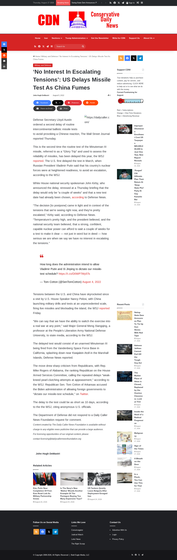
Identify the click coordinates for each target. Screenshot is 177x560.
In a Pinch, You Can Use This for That (138, 480)
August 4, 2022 (91, 281)
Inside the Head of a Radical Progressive (139, 417)
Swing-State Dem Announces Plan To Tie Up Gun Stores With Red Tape (139, 324)
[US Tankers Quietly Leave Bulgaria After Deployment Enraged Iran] (99, 479)
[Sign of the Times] (124, 449)
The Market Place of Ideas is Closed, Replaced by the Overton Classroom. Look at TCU (138, 387)
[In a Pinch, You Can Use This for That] (124, 478)
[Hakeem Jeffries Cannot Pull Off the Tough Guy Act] (124, 349)
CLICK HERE (138, 84)
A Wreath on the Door (138, 461)
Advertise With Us (119, 530)
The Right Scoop (78, 544)
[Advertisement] (130, 254)
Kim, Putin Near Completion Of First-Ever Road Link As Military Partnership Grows (42, 493)
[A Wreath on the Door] (124, 462)
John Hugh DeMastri (41, 95)
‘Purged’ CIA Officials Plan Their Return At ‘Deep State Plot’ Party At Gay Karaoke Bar (139, 185)
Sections (56, 38)
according (78, 197)
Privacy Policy (118, 539)
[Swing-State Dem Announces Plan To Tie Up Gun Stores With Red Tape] (124, 315)
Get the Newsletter (100, 38)
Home (37, 38)
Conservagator (77, 530)
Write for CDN (118, 38)
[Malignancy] (124, 437)
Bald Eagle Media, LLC (80, 555)
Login (114, 535)
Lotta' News (76, 539)
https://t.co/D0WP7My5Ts (74, 273)
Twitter (84, 394)
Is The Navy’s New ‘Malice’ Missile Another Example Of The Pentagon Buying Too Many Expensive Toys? (71, 493)
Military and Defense (49, 56)
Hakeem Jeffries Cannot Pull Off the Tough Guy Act (138, 354)
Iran (46, 38)
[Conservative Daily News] (80, 19)
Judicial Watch (77, 535)
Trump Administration (75, 38)
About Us (148, 38)
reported (38, 160)
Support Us (134, 38)
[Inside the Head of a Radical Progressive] (124, 415)
